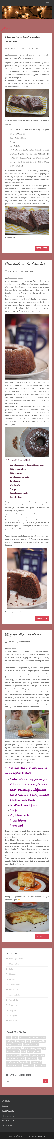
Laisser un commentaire (29, 48)
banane (14, 1037)
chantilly (42, 1041)
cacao (22, 1041)
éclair (37, 1066)
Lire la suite (41, 248)
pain (39, 1059)
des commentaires (8, 1116)
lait (8, 1059)
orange (34, 1059)
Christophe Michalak (28, 1048)
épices (43, 1066)
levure (13, 1059)
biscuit (28, 1037)
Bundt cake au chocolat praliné (25, 264)
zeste (31, 1066)
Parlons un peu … (14, 1005)
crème (23, 1052)
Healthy (11, 969)
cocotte (9, 1052)
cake (28, 1041)
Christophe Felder (13, 1048)
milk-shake (20, 1059)
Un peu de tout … (13, 1021)
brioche (16, 1041)
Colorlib (25, 1136)
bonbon (42, 1037)
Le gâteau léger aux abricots (23, 634)
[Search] (45, 1081)
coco (44, 1048)
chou (36, 1044)
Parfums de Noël (13, 1000)
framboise (27, 1055)
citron (39, 1048)
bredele (9, 1041)
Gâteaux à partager (14, 964)
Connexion (4, 1106)
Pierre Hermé (36, 1062)
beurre (21, 1037)
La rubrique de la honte (15, 984)
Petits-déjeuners (13, 1015)
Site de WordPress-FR (8, 1121)
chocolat (18, 1044)
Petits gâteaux (12, 1010)
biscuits (35, 1037)
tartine (25, 1066)
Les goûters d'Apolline (14, 995)
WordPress (41, 1136)
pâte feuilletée (11, 1066)
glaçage (35, 1055)
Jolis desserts (12, 974)
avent (8, 1037)
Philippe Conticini (23, 1062)
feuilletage (31, 1052)
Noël (28, 1059)
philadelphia (11, 1062)
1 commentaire (24, 642)
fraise (39, 1052)
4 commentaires (27, 271)
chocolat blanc (28, 1044)
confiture (16, 1052)
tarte (19, 1066)
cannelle (34, 1041)
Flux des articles (8, 1111)
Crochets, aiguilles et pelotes (16, 959)
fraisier (19, 1055)
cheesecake (10, 1044)
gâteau (42, 1055)
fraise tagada (11, 1055)
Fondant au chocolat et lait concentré (22, 39)
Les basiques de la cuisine (15, 990)
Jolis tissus (12, 979)
